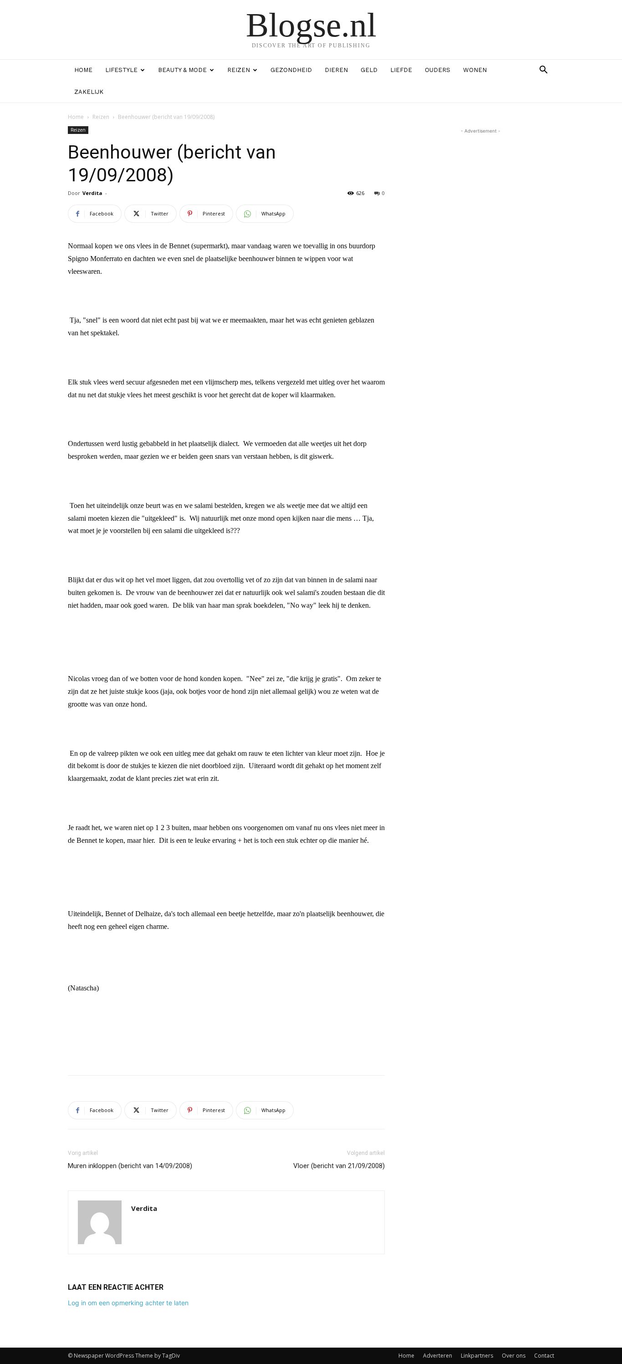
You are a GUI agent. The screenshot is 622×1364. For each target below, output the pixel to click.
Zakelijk (88, 91)
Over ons (513, 1355)
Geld (369, 70)
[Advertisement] (226, 1044)
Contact (544, 1355)
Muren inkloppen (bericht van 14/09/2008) (130, 1166)
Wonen (475, 70)
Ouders (437, 70)
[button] (543, 71)
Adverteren (437, 1355)
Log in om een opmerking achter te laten (128, 1303)
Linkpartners (477, 1355)
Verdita (92, 193)
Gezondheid (291, 70)
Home (83, 70)
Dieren (336, 70)
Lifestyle (121, 70)
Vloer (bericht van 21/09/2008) (339, 1166)
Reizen (238, 70)
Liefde (401, 70)
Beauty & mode (182, 70)
